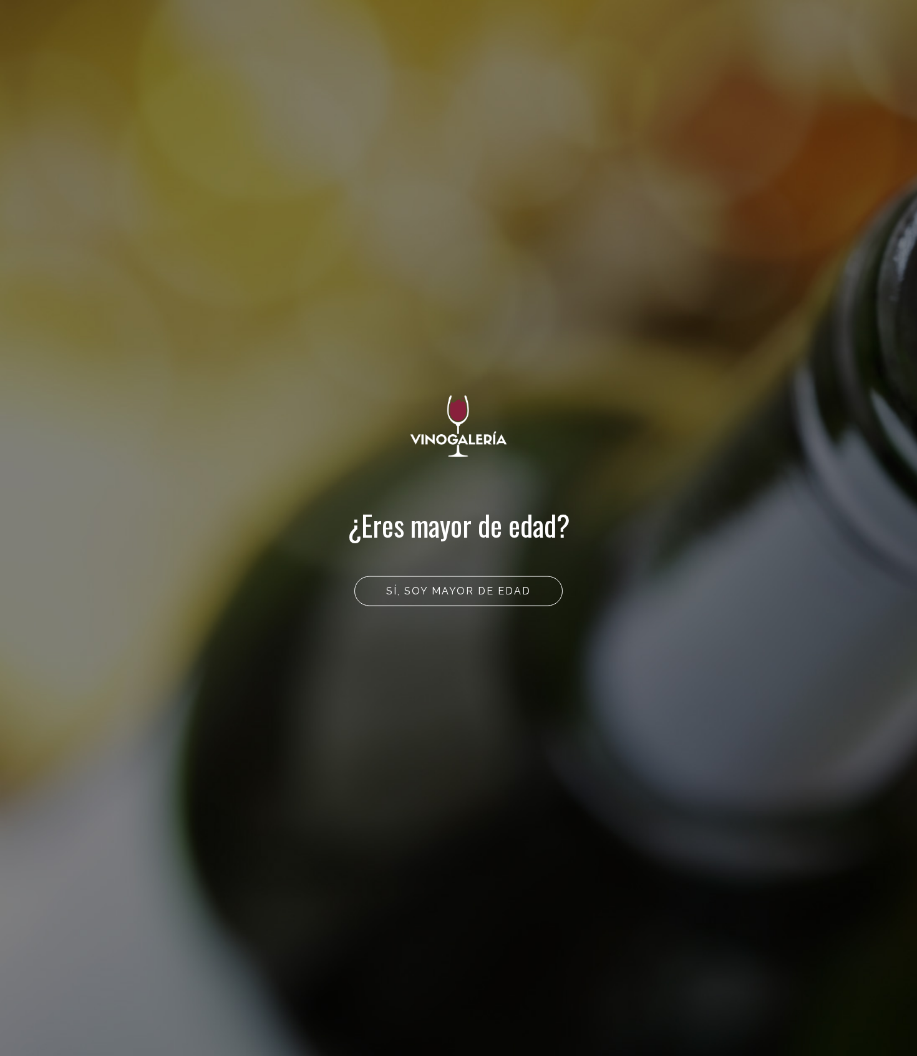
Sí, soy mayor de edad (458, 591)
